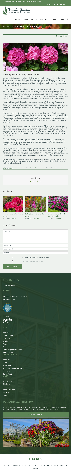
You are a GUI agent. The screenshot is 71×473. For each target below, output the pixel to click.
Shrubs (57, 167)
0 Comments (11, 168)
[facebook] (57, 4)
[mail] (64, 4)
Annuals (13, 167)
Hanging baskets (30, 167)
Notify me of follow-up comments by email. (35, 257)
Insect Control (43, 167)
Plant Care (49, 167)
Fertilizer (24, 167)
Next (65, 36)
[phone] (67, 4)
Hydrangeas (37, 167)
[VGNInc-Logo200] (17, 7)
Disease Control (18, 167)
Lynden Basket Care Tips (10, 214)
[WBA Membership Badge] (7, 304)
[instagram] (61, 4)
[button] (67, 19)
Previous (59, 36)
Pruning (53, 167)
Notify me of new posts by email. (32, 261)
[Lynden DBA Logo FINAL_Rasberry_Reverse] (7, 317)
